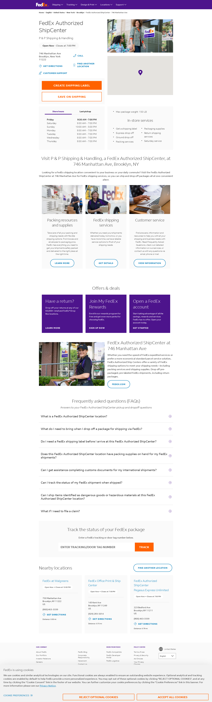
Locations (105, 4)
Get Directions (51, 66)
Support (120, 4)
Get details (103, 261)
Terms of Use (139, 652)
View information (147, 261)
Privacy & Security (141, 655)
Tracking (70, 4)
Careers (39, 662)
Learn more (60, 261)
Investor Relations (43, 659)
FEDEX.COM (116, 383)
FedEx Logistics (112, 661)
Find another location (85, 65)
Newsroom (82, 661)
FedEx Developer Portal (113, 656)
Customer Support (53, 73)
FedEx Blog (82, 652)
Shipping (56, 4)
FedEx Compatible (114, 652)
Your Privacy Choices (139, 663)
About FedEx (41, 652)
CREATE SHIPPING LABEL (66, 84)
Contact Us (82, 664)
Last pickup (85, 111)
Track (144, 547)
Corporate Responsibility (84, 656)
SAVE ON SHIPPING (64, 95)
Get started (141, 328)
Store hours (58, 111)
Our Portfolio (41, 655)
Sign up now (97, 328)
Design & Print (87, 4)
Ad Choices (138, 659)
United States (170, 649)
